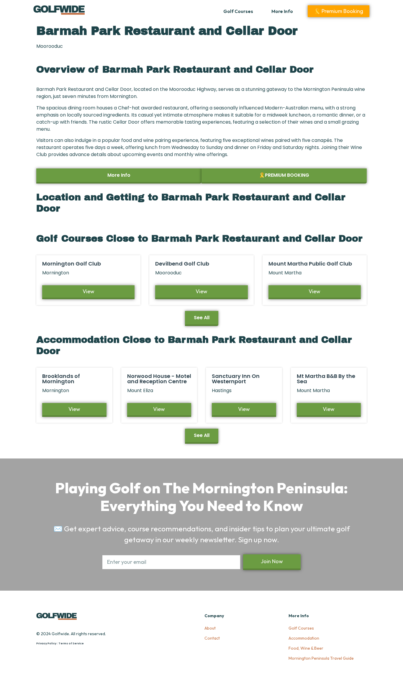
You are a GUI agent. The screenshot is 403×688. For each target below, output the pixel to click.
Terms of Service (71, 643)
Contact (212, 638)
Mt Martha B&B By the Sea (326, 378)
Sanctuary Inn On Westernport (236, 378)
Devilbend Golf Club (182, 263)
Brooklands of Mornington (61, 378)
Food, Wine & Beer (306, 648)
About (210, 628)
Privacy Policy (46, 643)
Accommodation (304, 638)
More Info (282, 11)
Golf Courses (238, 11)
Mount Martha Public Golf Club (310, 263)
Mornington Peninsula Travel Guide (321, 658)
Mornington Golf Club (71, 263)
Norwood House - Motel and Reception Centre (159, 378)
